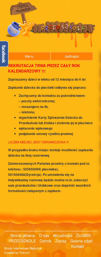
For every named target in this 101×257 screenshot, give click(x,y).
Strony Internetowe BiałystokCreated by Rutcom (23, 250)
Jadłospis (72, 56)
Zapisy (61, 240)
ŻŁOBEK (83, 235)
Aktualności (63, 235)
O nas (44, 235)
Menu (29, 56)
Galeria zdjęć (81, 240)
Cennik (46, 240)
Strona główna (23, 235)
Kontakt (77, 246)
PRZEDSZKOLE (23, 240)
